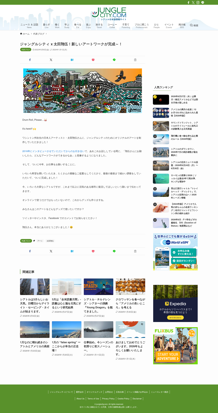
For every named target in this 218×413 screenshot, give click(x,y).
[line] (202, 2)
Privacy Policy (108, 398)
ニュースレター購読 (159, 391)
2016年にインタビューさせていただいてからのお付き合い (53, 151)
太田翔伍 (50, 240)
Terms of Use (93, 398)
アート (40, 240)
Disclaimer (137, 398)
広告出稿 (120, 391)
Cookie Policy (123, 398)
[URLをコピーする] (135, 59)
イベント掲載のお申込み (137, 391)
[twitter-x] (193, 2)
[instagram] (198, 2)
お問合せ (109, 391)
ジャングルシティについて (61, 391)
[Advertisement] (175, 60)
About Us (81, 398)
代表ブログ (26, 49)
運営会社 (80, 391)
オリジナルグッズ (94, 391)
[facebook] (188, 2)
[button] (30, 59)
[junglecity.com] (109, 13)
